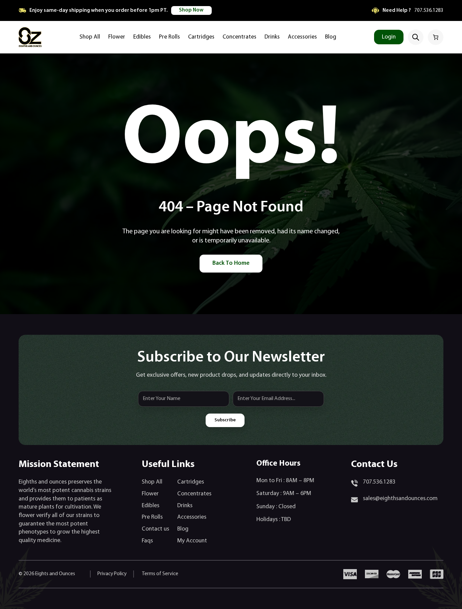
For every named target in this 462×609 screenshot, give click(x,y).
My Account (192, 541)
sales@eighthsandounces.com (400, 498)
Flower (150, 494)
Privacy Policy (111, 574)
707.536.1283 (428, 10)
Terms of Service (160, 574)
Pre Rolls (152, 517)
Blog (182, 529)
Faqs (147, 541)
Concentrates (194, 494)
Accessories (191, 517)
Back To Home (231, 263)
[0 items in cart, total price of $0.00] (435, 37)
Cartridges (190, 482)
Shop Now (191, 10)
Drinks (184, 506)
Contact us (155, 529)
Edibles (150, 506)
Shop (148, 482)
